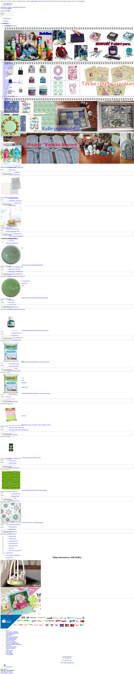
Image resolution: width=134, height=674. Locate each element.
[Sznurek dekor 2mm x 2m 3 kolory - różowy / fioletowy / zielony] (11, 424)
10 (3, 552)
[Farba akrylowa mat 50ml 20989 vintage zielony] (11, 265)
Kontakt (11, 653)
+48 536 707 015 (68, 660)
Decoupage (5, 72)
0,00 (7, 426)
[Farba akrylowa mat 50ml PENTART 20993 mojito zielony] (11, 297)
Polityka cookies (12, 646)
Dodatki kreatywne (7, 73)
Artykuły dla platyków (8, 106)
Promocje (8, 108)
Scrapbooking (6, 92)
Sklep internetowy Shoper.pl (7, 672)
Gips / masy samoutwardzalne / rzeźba (11, 82)
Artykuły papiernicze (8, 68)
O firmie (11, 650)
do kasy (2, 10)
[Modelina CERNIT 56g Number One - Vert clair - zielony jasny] (11, 393)
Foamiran (5, 79)
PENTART (8, 266)
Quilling (5, 99)
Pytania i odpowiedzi (13, 633)
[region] (67, 42)
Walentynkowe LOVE (8, 101)
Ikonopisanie (6, 86)
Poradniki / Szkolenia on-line (9, 103)
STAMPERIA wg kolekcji (9, 64)
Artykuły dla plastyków (8, 67)
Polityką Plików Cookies (36, 1)
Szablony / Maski (7, 93)
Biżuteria (5, 71)
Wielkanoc (5, 104)
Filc (4, 78)
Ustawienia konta (13, 638)
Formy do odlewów (7, 81)
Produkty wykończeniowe (9, 91)
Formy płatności (12, 641)
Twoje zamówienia (13, 636)
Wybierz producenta (5, 112)
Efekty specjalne (7, 74)
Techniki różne (6, 98)
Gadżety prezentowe (7, 83)
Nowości (8, 107)
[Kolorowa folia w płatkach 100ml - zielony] (11, 457)
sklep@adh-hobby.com (69, 662)
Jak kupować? (12, 648)
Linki (10, 651)
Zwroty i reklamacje (13, 631)
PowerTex (5, 89)
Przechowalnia (12, 639)
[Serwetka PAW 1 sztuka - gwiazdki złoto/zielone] (11, 522)
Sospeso (5, 94)
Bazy (4, 69)
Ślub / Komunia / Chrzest (9, 96)
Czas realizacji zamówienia (15, 644)
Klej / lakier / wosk (7, 87)
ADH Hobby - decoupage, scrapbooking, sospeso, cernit (13, 7)
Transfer (5, 97)
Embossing (5, 76)
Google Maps (9, 666)
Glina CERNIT (6, 84)
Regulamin (11, 634)
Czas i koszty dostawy (14, 643)
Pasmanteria (6, 88)
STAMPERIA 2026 (7, 63)
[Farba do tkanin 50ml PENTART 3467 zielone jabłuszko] (11, 490)
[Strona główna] (7, 18)
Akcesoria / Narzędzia (8, 66)
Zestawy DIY (6, 102)
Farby (4, 77)
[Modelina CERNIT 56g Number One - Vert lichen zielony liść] (11, 361)
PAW (7, 523)
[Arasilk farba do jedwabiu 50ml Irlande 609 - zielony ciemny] (11, 330)
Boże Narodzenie (7, 62)
